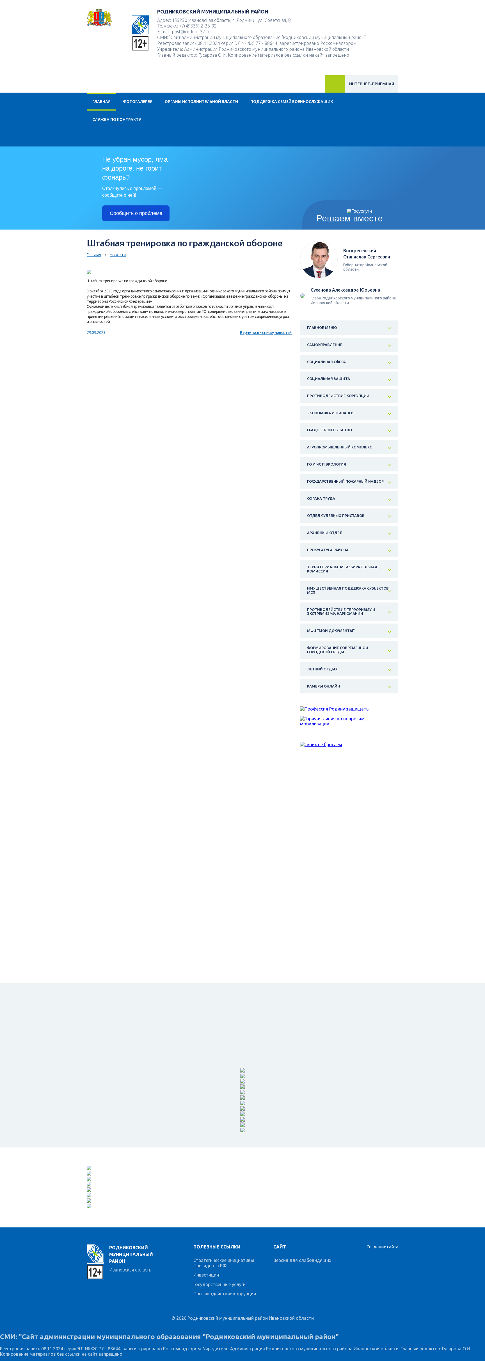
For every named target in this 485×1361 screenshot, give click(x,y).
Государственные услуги (219, 1284)
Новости (118, 255)
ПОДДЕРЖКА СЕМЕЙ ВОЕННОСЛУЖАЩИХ (291, 101)
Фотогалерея (137, 101)
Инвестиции (206, 1274)
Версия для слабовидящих (302, 1260)
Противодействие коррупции (224, 1293)
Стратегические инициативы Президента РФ (223, 1263)
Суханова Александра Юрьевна (345, 289)
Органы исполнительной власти (201, 101)
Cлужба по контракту (116, 119)
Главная (101, 101)
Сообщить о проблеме (136, 213)
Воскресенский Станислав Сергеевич (366, 253)
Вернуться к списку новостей (266, 332)
